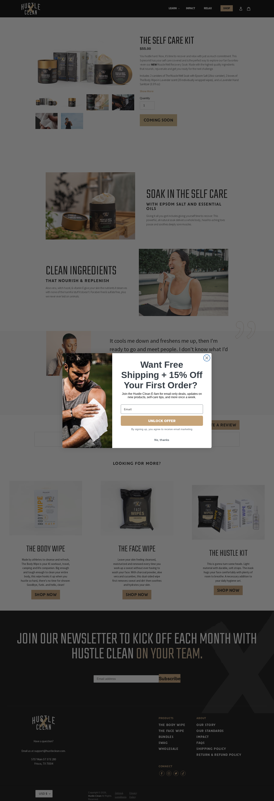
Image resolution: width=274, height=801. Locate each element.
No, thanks (161, 440)
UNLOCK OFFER (162, 421)
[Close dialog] (207, 358)
